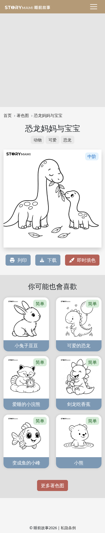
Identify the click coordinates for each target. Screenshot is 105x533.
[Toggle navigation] (94, 6)
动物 (38, 140)
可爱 (52, 140)
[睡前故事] (27, 6)
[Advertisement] (53, 59)
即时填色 (86, 260)
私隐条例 (68, 527)
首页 (8, 115)
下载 (52, 260)
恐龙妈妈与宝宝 (48, 115)
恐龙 (67, 140)
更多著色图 (52, 485)
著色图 (23, 115)
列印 (22, 260)
